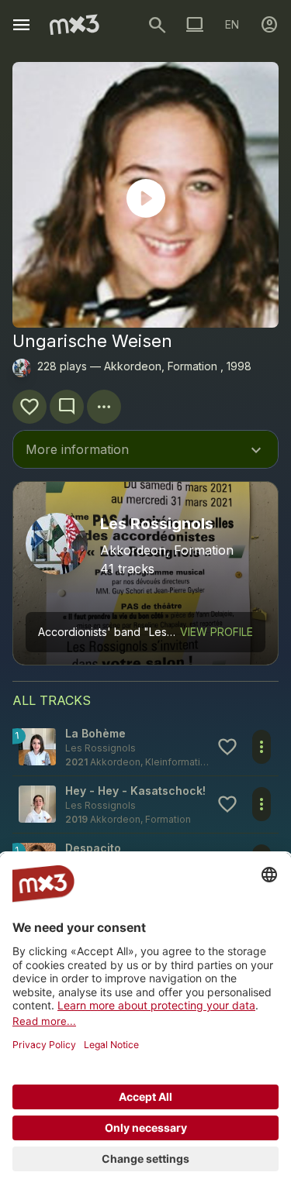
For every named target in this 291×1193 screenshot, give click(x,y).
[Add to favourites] (29, 407)
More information (145, 451)
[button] (145, 747)
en (232, 24)
